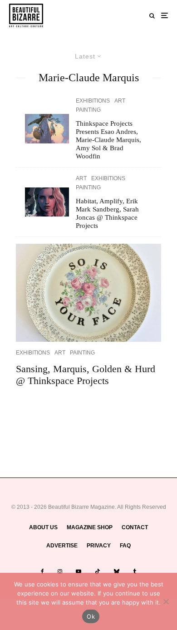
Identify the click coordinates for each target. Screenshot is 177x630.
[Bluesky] (116, 571)
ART (119, 101)
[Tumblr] (134, 571)
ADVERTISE (62, 545)
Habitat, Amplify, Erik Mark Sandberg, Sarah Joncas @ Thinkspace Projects (107, 213)
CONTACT (135, 527)
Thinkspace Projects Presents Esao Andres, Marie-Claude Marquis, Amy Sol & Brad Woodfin (108, 140)
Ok (91, 616)
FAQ (125, 545)
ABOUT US (43, 527)
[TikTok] (97, 571)
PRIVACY (99, 545)
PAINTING (88, 110)
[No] (165, 601)
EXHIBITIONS (93, 101)
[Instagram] (60, 571)
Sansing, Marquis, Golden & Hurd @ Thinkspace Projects (85, 374)
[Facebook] (42, 571)
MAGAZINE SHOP (90, 527)
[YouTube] (78, 571)
